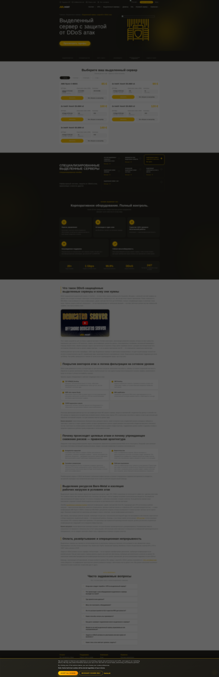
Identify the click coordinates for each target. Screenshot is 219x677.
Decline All (107, 673)
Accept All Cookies (68, 673)
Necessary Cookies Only (91, 673)
